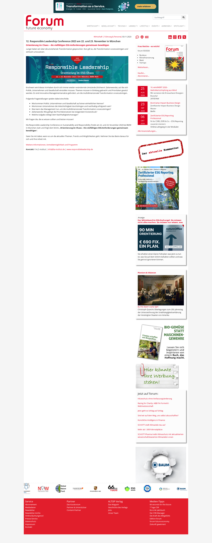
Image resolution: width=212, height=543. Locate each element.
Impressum (30, 524)
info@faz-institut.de (56, 149)
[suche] (183, 17)
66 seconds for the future (160, 504)
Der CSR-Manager (157, 513)
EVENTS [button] (155, 26)
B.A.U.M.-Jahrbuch (157, 510)
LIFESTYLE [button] (144, 26)
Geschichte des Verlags (118, 507)
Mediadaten (30, 507)
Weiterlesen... (143, 67)
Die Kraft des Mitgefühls (160, 515)
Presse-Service (31, 518)
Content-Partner (74, 510)
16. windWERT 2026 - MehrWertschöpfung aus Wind (163, 88)
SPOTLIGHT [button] (179, 26)
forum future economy (159, 521)
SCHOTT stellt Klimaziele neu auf (151, 425)
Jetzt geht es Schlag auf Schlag (150, 410)
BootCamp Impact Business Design (165, 103)
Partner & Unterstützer (76, 507)
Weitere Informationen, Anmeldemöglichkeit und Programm (52, 144)
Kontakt (28, 527)
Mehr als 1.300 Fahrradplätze (150, 429)
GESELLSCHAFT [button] (108, 26)
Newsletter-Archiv (33, 513)
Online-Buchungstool (34, 515)
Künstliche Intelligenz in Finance (151, 420)
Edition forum (156, 518)
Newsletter (30, 510)
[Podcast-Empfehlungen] (142, 36)
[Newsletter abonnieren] (147, 36)
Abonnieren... (143, 76)
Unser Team (113, 513)
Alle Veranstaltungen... (147, 131)
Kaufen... (141, 73)
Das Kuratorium (73, 504)
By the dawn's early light (148, 306)
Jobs (110, 510)
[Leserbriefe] (137, 36)
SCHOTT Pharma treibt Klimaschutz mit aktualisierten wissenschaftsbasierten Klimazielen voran (160, 435)
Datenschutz (30, 521)
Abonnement (31, 504)
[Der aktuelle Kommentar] (161, 150)
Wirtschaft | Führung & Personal (107, 36)
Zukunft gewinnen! (158, 524)
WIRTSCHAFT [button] (92, 26)
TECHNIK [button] (122, 26)
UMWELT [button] (133, 26)
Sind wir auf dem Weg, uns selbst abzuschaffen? (158, 415)
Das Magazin (113, 504)
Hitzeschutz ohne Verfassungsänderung (155, 398)
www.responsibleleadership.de (80, 149)
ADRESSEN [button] (166, 26)
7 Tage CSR (154, 507)
